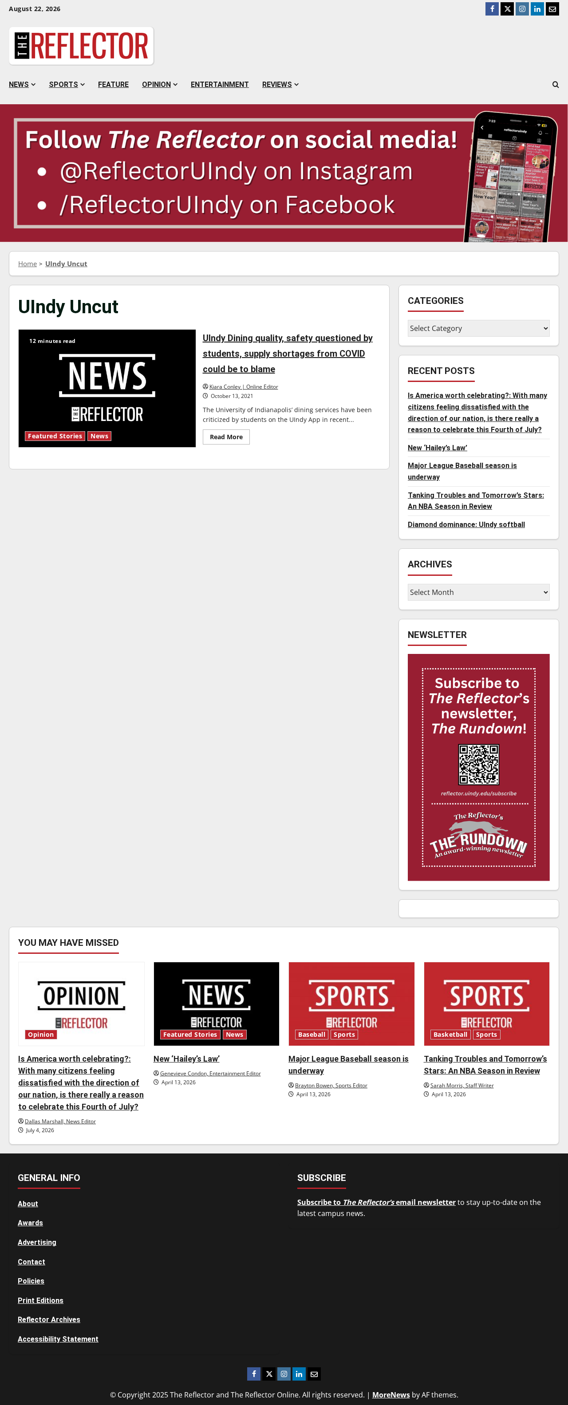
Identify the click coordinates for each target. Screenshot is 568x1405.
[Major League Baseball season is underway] (351, 1004)
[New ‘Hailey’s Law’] (217, 1004)
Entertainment (220, 84)
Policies (31, 1281)
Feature (113, 84)
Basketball (451, 1035)
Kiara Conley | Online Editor (243, 386)
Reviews (277, 84)
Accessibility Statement (58, 1339)
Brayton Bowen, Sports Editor (331, 1085)
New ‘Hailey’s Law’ (437, 448)
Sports (63, 84)
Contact (31, 1262)
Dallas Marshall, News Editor (60, 1121)
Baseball (311, 1035)
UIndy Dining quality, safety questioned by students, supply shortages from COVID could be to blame (107, 388)
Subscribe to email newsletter (376, 1202)
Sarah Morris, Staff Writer (462, 1085)
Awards (30, 1223)
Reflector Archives (49, 1319)
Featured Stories (55, 436)
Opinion (156, 84)
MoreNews (391, 1395)
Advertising (37, 1242)
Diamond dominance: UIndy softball (466, 524)
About (28, 1204)
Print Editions (40, 1300)
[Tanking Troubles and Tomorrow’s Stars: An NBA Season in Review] (487, 1004)
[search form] (555, 84)
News (19, 84)
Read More (230, 438)
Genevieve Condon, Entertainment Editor (210, 1073)
